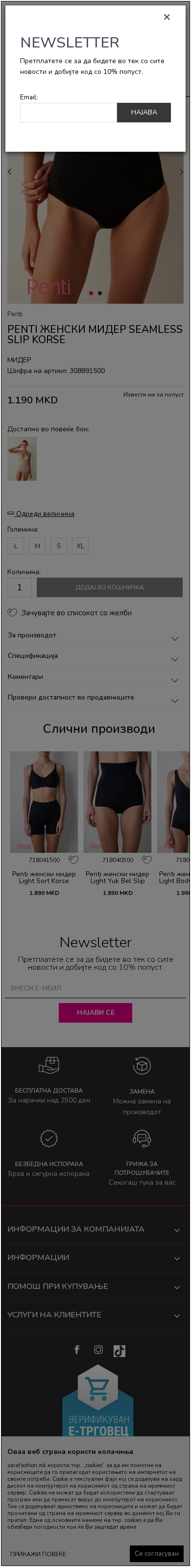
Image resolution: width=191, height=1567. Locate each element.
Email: (29, 97)
